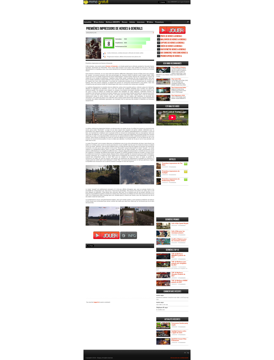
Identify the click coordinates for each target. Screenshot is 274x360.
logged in (96, 302)
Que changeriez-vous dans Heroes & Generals (174, 52)
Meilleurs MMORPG (113, 22)
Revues (124, 22)
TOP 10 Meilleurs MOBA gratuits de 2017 (179, 281)
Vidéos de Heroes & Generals (171, 46)
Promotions (159, 22)
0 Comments (172, 167)
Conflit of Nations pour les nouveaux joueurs (179, 239)
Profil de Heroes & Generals (171, 36)
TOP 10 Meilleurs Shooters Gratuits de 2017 (178, 274)
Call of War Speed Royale (179, 223)
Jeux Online (99, 22)
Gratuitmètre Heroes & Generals (173, 49)
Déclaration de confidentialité (179, 358)
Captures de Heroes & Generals (172, 42)
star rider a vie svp (162, 304)
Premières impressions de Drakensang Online (170, 179)
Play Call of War (176, 79)
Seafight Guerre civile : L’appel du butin (179, 331)
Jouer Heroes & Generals (172, 30)
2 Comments (181, 259)
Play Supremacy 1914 (178, 95)
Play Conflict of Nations (178, 67)
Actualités (87, 22)
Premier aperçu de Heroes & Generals (171, 56)
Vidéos (150, 22)
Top (188, 353)
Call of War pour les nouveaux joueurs (178, 232)
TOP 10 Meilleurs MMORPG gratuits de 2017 (178, 255)
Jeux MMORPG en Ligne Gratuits (178, 2)
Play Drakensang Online (178, 87)
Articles (132, 22)
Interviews (140, 22)
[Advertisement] (120, 269)
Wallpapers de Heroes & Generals (173, 39)
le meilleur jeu (160, 309)
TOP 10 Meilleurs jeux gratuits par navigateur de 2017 (178, 263)
